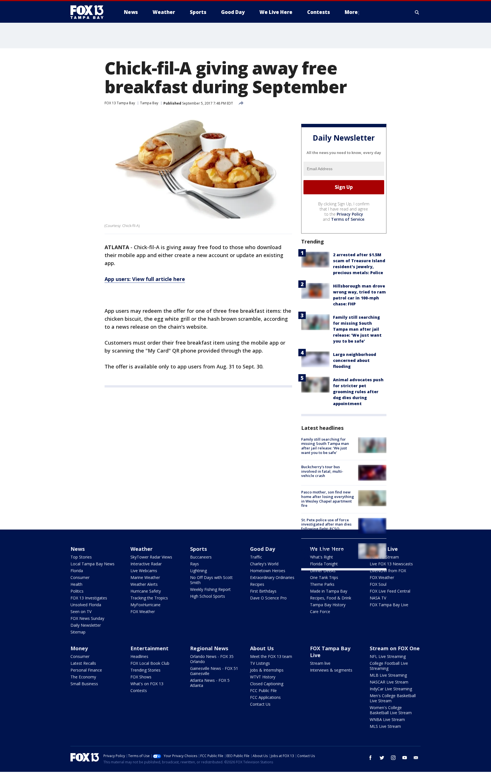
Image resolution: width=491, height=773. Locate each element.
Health (76, 584)
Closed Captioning (266, 683)
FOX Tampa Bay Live (389, 604)
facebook (370, 757)
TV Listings (260, 663)
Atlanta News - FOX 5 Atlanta (210, 683)
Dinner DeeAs (323, 570)
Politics (77, 591)
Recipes (257, 584)
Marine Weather (145, 577)
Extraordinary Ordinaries (272, 577)
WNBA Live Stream (387, 719)
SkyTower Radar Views (151, 557)
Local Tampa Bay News (92, 563)
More (351, 12)
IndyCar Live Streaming (391, 688)
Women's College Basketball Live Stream (391, 710)
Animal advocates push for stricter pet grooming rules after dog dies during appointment (358, 391)
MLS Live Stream (385, 726)
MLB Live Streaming (388, 675)
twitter (381, 757)
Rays (194, 563)
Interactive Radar (146, 563)
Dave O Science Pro (268, 598)
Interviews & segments (331, 670)
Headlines (139, 656)
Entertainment (149, 648)
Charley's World (264, 563)
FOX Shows (140, 677)
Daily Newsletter (85, 625)
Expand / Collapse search (417, 12)
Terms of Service (347, 219)
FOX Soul (378, 584)
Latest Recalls (83, 663)
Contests (138, 690)
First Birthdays (263, 591)
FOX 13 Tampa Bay (120, 103)
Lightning (198, 570)
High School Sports (207, 596)
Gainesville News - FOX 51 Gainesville (214, 671)
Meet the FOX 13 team (271, 656)
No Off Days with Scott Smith (211, 580)
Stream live (320, 663)
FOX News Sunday (87, 618)
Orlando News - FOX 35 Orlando (212, 659)
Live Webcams (143, 570)
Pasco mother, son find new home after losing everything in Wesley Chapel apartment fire (327, 498)
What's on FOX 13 (146, 683)
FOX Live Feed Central (390, 591)
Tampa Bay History (328, 604)
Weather (141, 548)
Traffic (256, 557)
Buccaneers (201, 557)
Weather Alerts (144, 584)
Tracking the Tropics (149, 598)
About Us (262, 648)
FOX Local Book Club (149, 663)
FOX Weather (142, 611)
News (77, 548)
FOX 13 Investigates (88, 598)
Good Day (262, 548)
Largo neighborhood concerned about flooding (354, 360)
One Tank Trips (324, 577)
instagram (393, 757)
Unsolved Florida (85, 604)
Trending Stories (145, 670)
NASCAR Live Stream (389, 682)
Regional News (209, 648)
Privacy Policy (350, 214)
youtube (404, 757)
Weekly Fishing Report (210, 589)
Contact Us (260, 704)
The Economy (83, 677)
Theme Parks (322, 584)
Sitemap (78, 632)
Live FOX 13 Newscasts (391, 563)
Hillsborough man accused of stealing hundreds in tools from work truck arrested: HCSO (327, 552)
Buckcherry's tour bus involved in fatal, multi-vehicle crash (322, 471)
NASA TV (378, 598)
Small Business (84, 683)
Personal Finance (86, 670)
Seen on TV (80, 611)
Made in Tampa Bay (328, 591)
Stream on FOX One (395, 648)
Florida (76, 570)
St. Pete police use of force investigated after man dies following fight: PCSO (326, 524)
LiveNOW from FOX (388, 570)
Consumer (80, 577)
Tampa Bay (149, 103)
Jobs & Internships (267, 670)
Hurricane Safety (145, 591)
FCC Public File (263, 690)
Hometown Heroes (267, 570)
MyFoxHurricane (145, 604)
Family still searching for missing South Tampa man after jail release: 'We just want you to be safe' (357, 329)
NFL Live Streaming (388, 656)
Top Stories (81, 557)
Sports (198, 548)
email (416, 757)
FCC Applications (265, 697)
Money (79, 648)
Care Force (320, 611)
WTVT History (262, 677)
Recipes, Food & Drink (330, 598)
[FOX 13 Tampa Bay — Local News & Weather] (89, 12)
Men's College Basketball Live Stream (393, 698)
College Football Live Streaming (389, 666)
